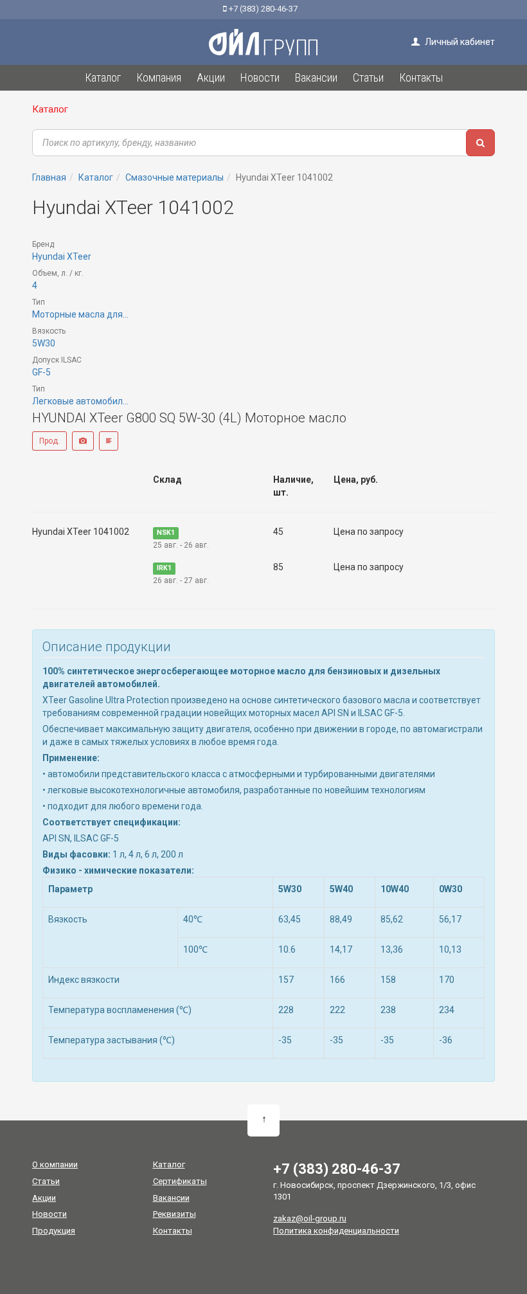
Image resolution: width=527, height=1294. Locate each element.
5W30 (43, 343)
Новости (49, 1214)
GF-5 (41, 372)
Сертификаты (180, 1181)
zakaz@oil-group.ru (309, 1218)
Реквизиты (174, 1214)
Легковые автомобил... (80, 401)
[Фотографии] (83, 441)
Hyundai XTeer (61, 256)
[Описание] (108, 441)
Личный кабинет (459, 42)
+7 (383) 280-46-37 (262, 8)
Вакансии (171, 1198)
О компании (55, 1164)
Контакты (172, 1231)
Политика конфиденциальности (336, 1231)
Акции (44, 1198)
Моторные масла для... (80, 314)
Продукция (53, 1231)
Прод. (49, 440)
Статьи (46, 1181)
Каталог (50, 109)
